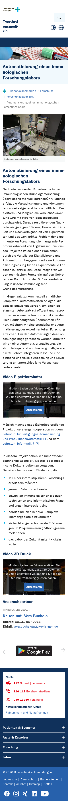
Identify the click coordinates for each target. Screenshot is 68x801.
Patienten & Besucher (19, 728)
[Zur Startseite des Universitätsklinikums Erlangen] (11, 9)
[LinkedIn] (34, 794)
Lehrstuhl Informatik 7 (18, 444)
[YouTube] (45, 794)
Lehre (7, 757)
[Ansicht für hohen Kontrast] (53, 28)
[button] (62, 651)
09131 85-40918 (28, 622)
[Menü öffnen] (62, 42)
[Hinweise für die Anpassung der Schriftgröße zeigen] (61, 28)
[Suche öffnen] (59, 17)
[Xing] (25, 794)
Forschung (10, 747)
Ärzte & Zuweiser (15, 737)
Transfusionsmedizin (16, 609)
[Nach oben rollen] (62, 795)
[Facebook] (7, 794)
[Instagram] (16, 794)
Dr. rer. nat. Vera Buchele (25, 616)
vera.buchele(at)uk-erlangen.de (36, 626)
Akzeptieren (34, 410)
